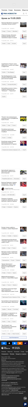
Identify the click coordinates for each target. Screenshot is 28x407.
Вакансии (3, 360)
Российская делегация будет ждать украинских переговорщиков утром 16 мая (9, 290)
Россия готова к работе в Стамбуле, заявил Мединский (9, 228)
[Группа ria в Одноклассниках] (20, 343)
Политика (3, 351)
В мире (22, 351)
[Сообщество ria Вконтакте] (14, 343)
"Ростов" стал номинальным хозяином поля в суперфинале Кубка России (9, 118)
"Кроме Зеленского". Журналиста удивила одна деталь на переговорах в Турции (8, 266)
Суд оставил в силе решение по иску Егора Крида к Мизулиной (9, 301)
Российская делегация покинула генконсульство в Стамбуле (8, 130)
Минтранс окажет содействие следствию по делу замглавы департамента (9, 253)
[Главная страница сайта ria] (8, 14)
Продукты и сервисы (21, 354)
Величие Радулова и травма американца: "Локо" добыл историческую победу (9, 184)
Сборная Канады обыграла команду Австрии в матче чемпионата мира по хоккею (9, 36)
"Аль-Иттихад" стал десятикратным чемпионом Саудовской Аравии (8, 327)
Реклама (12, 354)
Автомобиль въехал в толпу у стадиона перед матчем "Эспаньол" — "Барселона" (9, 89)
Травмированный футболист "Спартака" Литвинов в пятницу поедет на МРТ (9, 241)
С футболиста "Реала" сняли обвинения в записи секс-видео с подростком (10, 65)
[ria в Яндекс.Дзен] (9, 343)
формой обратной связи (15, 388)
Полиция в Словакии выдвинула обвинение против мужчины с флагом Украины (9, 200)
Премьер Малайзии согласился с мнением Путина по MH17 (9, 23)
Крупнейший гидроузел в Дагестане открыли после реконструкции (8, 171)
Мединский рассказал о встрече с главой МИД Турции (9, 277)
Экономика (16, 351)
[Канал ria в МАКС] (4, 343)
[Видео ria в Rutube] (25, 343)
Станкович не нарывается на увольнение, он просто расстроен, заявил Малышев (9, 314)
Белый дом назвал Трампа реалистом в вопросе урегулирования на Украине (9, 143)
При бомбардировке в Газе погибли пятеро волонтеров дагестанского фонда (8, 77)
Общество (9, 351)
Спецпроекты (4, 354)
